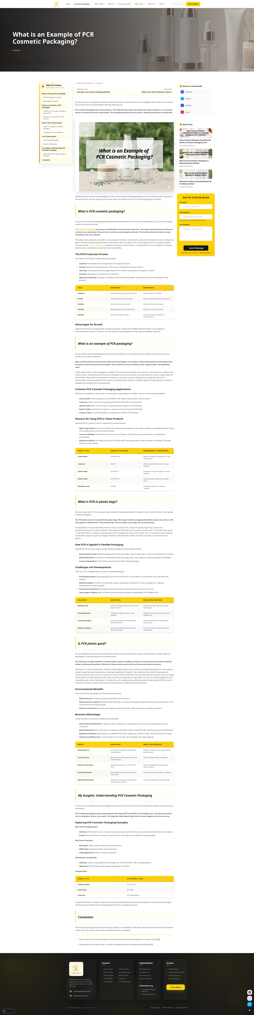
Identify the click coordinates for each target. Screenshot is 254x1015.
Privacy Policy (155, 1008)
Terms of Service (167, 1008)
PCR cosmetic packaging (84, 229)
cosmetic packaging (96, 245)
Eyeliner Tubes (108, 972)
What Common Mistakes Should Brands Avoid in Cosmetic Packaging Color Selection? (195, 142)
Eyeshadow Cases (124, 972)
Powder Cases (123, 975)
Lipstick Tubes (108, 969)
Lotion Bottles (108, 982)
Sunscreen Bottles (125, 982)
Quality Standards (181, 1008)
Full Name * (183, 202)
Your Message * (184, 224)
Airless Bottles (108, 978)
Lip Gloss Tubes (124, 969)
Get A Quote (193, 4)
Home (68, 4)
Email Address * (184, 212)
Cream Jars (122, 978)
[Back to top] (249, 1010)
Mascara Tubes (108, 975)
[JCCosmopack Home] (76, 969)
